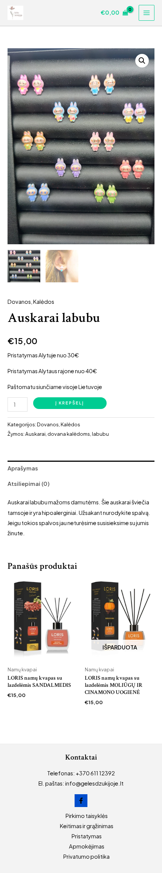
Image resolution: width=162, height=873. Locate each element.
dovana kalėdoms (68, 433)
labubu (100, 433)
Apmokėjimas (86, 846)
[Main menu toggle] (146, 13)
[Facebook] (81, 800)
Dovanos (19, 301)
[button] (142, 60)
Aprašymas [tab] (23, 468)
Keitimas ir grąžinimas (86, 825)
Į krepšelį (69, 402)
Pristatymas (87, 836)
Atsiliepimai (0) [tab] (29, 483)
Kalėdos (43, 301)
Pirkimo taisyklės (87, 815)
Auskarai (35, 433)
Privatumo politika (86, 856)
